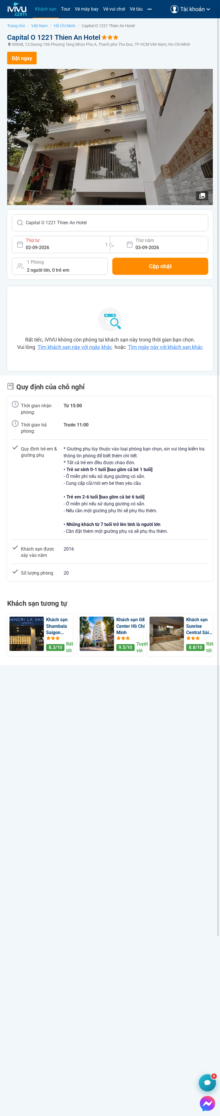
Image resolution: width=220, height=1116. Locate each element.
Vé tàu (136, 9)
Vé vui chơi (114, 9)
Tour (65, 9)
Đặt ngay (22, 58)
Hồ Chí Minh (64, 25)
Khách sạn (45, 9)
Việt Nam (39, 25)
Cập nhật (160, 266)
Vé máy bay (87, 9)
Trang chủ (16, 25)
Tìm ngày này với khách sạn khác (165, 347)
